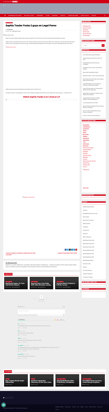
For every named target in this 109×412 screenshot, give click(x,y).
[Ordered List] (26, 315)
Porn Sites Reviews (87, 270)
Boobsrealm (9, 29)
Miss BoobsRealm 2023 (88, 257)
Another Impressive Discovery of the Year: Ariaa (41, 381)
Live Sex (94, 15)
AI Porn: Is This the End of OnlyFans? (91, 115)
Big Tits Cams (86, 31)
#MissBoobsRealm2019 (88, 206)
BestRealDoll (86, 125)
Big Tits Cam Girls (87, 33)
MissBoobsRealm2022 (88, 260)
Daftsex (85, 130)
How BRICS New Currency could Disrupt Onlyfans (91, 381)
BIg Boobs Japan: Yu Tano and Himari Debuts (14, 284)
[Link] (33, 315)
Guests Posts (85, 15)
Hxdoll (84, 132)
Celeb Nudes (86, 143)
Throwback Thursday (88, 277)
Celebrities (85, 226)
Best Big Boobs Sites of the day (90, 213)
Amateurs (85, 210)
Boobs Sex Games (73, 15)
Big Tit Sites (86, 134)
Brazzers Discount (87, 27)
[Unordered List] (28, 315)
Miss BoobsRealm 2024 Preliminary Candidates (65, 381)
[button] (104, 15)
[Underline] (23, 315)
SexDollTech (86, 128)
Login (63, 306)
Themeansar (25, 408)
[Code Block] (31, 315)
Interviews (40, 15)
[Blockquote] (30, 315)
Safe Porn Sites (86, 164)
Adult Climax (86, 140)
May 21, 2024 (9, 384)
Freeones (85, 159)
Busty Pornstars (9, 22)
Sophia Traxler (17, 31)
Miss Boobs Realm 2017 (88, 243)
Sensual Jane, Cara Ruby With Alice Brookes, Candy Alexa (40, 284)
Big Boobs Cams (87, 26)
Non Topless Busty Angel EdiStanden (91, 54)
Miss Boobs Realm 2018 (88, 247)
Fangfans (55, 15)
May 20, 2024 (60, 384)
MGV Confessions (87, 236)
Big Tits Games (86, 35)
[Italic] (21, 315)
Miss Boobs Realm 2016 (88, 240)
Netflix (19, 338)
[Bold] (19, 315)
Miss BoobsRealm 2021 (88, 253)
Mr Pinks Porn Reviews (88, 147)
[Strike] (24, 315)
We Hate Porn (86, 162)
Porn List (85, 166)
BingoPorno (85, 29)
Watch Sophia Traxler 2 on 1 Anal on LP (41, 97)
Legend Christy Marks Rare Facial (67, 253)
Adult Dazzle (86, 138)
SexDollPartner (86, 126)
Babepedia (85, 157)
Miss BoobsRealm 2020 (88, 250)
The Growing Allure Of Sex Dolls (90, 102)
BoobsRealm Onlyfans (15, 15)
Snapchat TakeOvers (88, 273)
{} (34, 314)
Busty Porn (85, 145)
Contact (63, 15)
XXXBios (85, 136)
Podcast (85, 267)
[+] (36, 314)
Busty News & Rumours (88, 220)
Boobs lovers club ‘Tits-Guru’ (89, 161)
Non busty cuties (87, 263)
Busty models (86, 216)
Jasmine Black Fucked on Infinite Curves (65, 284)
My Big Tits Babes (87, 149)
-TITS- (84, 142)
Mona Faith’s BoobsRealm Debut (90, 72)
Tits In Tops (85, 187)
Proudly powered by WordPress (9, 408)
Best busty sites (29, 15)
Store (47, 15)
